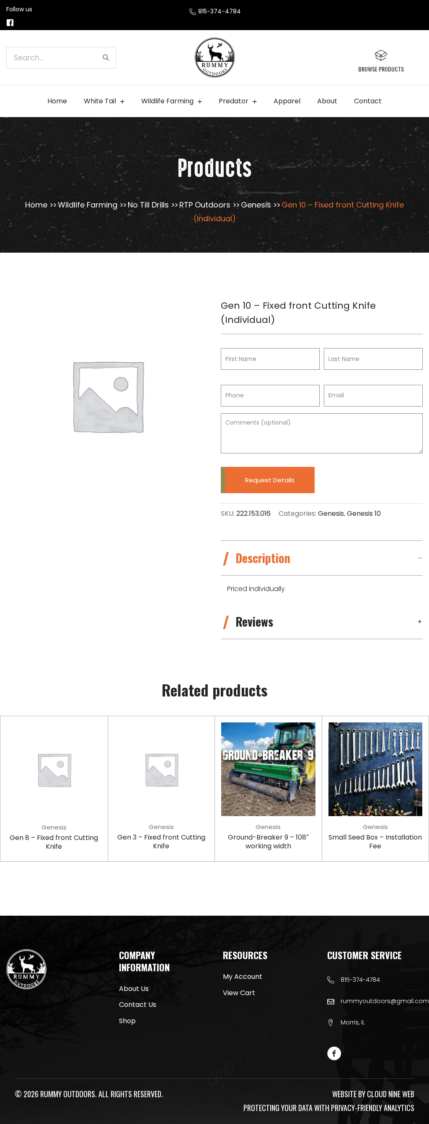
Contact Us (137, 1004)
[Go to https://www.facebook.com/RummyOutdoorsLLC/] (10, 23)
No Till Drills (148, 205)
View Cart (239, 993)
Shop (127, 1021)
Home (36, 205)
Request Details (270, 480)
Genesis (256, 205)
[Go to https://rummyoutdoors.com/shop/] (381, 61)
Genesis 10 (364, 513)
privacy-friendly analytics (372, 1107)
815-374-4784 (360, 979)
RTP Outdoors (204, 205)
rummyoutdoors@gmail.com (385, 1001)
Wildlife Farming (87, 205)
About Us (134, 988)
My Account (242, 976)
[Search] (105, 57)
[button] (322, 558)
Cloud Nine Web (390, 1093)
